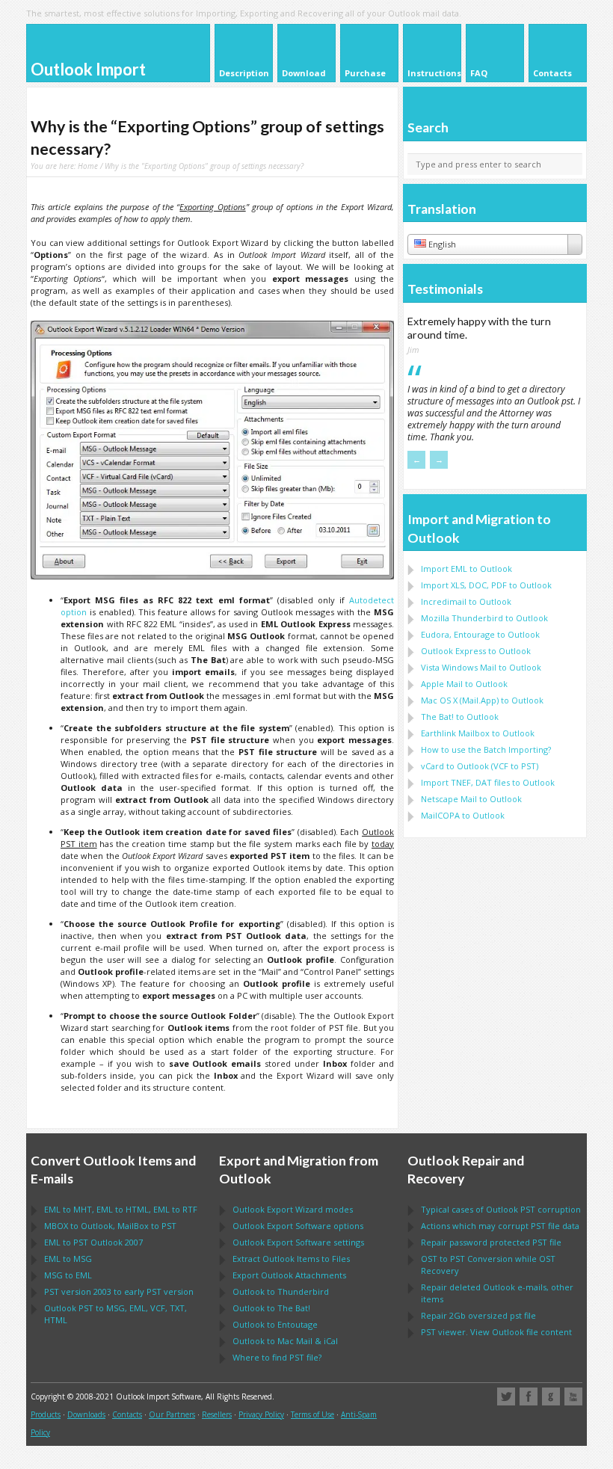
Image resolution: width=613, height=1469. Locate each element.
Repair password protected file (491, 1242)
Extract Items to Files (291, 1258)
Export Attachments (289, 1275)
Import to (466, 568)
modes (292, 1209)
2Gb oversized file (478, 1315)
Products (46, 1414)
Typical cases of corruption (501, 1209)
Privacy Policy (261, 1414)
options (297, 1225)
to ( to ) (479, 766)
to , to (110, 1225)
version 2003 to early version (119, 1291)
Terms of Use (312, 1414)
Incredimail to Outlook (466, 601)
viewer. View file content (496, 1331)
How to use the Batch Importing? (486, 749)
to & (285, 1340)
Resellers (217, 1414)
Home (88, 166)
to (484, 617)
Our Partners (172, 1414)
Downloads (86, 1414)
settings (298, 1242)
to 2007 (93, 1242)
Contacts (127, 1414)
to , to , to (120, 1209)
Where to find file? (276, 1357)
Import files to (488, 782)
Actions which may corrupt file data (500, 1225)
